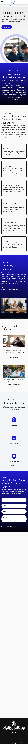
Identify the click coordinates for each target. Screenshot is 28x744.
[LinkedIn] (15, 732)
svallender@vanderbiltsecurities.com (14, 734)
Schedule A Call (7, 526)
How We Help (6, 27)
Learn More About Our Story (10, 289)
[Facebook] (13, 732)
